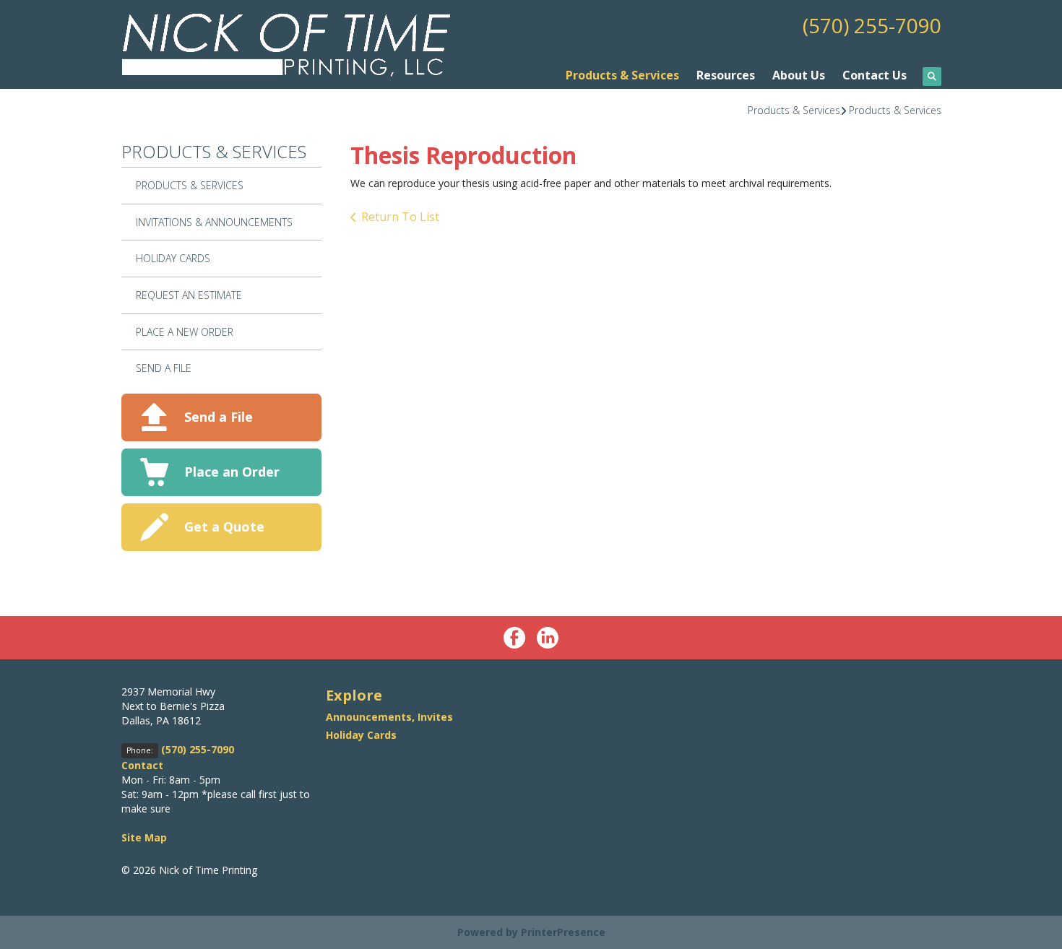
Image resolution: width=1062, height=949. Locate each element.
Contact (142, 765)
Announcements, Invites (389, 717)
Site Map (144, 837)
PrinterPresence (563, 932)
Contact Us (874, 75)
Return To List (400, 217)
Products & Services (622, 75)
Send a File (218, 416)
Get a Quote (224, 526)
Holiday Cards (173, 258)
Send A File (163, 368)
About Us (798, 75)
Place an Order (232, 471)
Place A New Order (184, 332)
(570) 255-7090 (872, 25)
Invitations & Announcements (214, 222)
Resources (725, 75)
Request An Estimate (189, 295)
